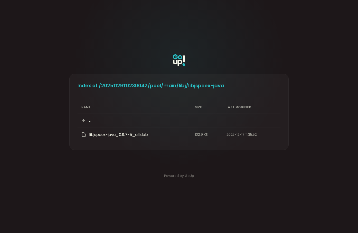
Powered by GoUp (179, 175)
